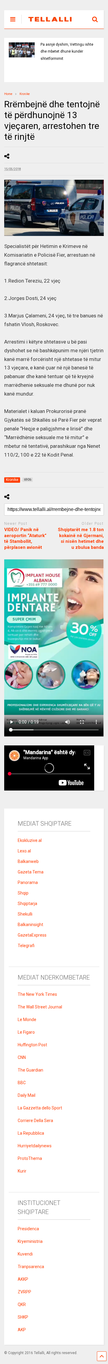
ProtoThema (30, 1158)
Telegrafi (26, 945)
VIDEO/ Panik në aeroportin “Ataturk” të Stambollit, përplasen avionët (25, 538)
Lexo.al (24, 851)
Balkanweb (28, 861)
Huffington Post (32, 1044)
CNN (22, 1057)
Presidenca (28, 1228)
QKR (22, 1304)
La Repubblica (31, 1133)
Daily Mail (26, 1095)
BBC (22, 1082)
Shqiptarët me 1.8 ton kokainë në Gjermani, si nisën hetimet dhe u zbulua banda (81, 538)
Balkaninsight (30, 924)
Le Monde (27, 1019)
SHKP (23, 1317)
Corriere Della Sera (35, 1120)
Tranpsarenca (31, 1266)
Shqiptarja (27, 903)
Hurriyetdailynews (35, 1145)
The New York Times (37, 994)
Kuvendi (25, 1254)
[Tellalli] (47, 24)
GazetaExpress (32, 935)
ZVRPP (24, 1291)
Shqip (23, 893)
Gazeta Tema (31, 872)
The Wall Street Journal (40, 1007)
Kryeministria (30, 1241)
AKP (22, 1329)
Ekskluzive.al (30, 840)
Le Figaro (26, 1032)
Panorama (28, 882)
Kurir (22, 1171)
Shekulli (25, 914)
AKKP (23, 1279)
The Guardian (30, 1070)
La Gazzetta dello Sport (40, 1108)
